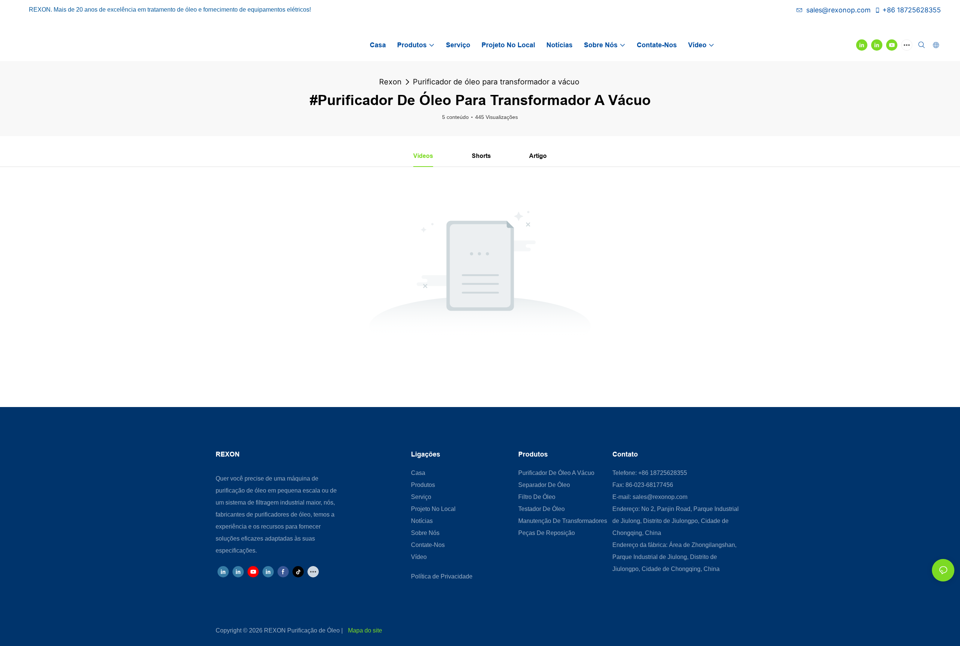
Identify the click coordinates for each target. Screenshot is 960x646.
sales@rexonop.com (838, 10)
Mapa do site (365, 630)
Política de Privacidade (441, 576)
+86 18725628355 (911, 10)
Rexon (390, 81)
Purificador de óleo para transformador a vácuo (496, 81)
